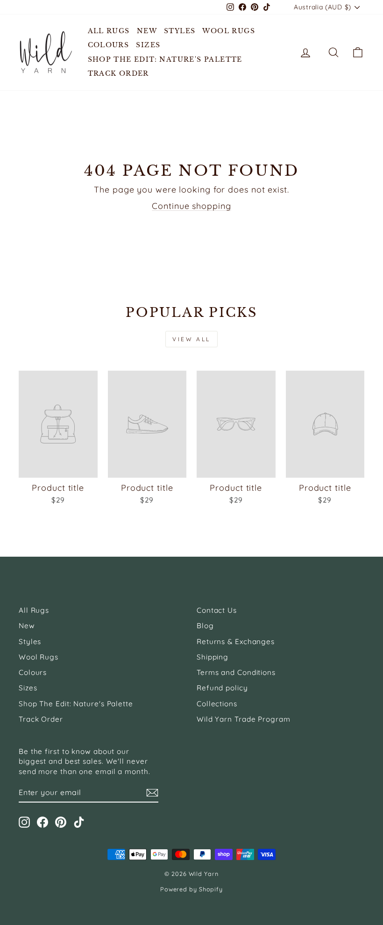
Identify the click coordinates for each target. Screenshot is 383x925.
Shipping (212, 657)
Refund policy (222, 687)
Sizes (148, 45)
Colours (108, 45)
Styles (179, 31)
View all (191, 339)
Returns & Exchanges (236, 641)
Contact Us (217, 610)
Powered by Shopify (191, 889)
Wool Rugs (228, 31)
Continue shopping (191, 206)
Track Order (118, 73)
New (147, 31)
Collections (217, 703)
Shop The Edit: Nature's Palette (165, 59)
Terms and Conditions (236, 672)
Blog (205, 625)
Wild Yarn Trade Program (244, 719)
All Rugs (109, 31)
